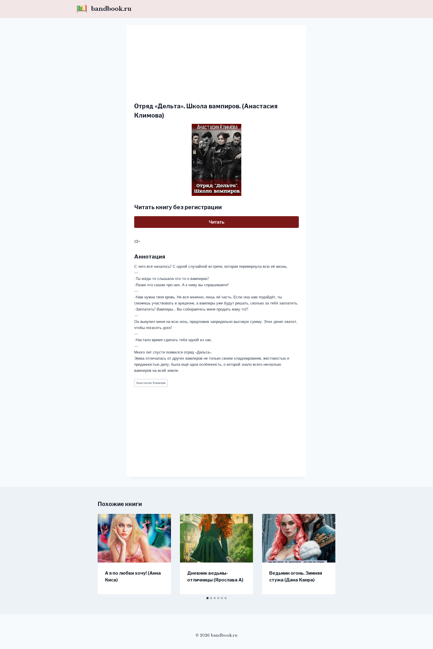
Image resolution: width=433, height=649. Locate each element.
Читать (216, 222)
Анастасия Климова (151, 383)
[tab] (207, 598)
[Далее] (327, 554)
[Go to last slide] (106, 554)
